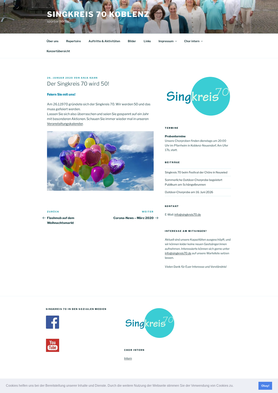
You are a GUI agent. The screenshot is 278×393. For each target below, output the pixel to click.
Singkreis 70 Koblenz (98, 14)
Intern (128, 358)
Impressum (166, 41)
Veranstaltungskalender (65, 124)
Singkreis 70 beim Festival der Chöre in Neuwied (196, 172)
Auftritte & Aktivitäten (104, 41)
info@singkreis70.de (187, 214)
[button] (234, 386)
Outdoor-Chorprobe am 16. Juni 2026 (189, 192)
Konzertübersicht (58, 51)
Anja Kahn (89, 77)
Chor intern (191, 41)
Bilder (132, 41)
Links (147, 41)
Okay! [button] (265, 385)
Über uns (52, 41)
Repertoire (73, 41)
